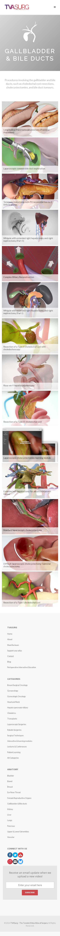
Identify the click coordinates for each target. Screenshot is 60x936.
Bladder (10, 776)
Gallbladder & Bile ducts (17, 803)
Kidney (10, 809)
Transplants (12, 718)
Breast (10, 787)
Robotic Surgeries (14, 730)
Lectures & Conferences (17, 746)
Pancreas (11, 826)
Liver (9, 815)
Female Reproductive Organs (19, 798)
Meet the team (13, 645)
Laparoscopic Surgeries (16, 724)
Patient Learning (13, 752)
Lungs (9, 820)
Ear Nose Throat (14, 792)
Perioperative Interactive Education (21, 667)
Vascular (10, 837)
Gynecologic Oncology (16, 696)
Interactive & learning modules (19, 741)
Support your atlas (14, 650)
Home (9, 634)
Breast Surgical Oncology (17, 685)
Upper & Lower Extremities (18, 831)
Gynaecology (12, 691)
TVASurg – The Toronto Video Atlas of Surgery (29, 923)
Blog (9, 662)
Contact (10, 656)
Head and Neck (13, 702)
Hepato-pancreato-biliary (17, 707)
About (9, 639)
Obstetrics (11, 713)
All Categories (13, 758)
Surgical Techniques (15, 735)
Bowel (9, 781)
